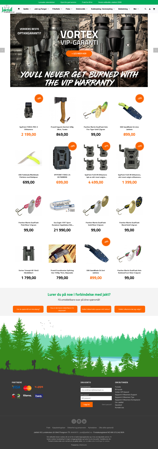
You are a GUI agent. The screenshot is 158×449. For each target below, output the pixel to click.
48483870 (74, 432)
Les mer (85, 441)
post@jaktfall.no (86, 432)
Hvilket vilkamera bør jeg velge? (129, 309)
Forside (118, 387)
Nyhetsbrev (92, 427)
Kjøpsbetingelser (58, 427)
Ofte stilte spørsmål (106, 427)
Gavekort (118, 405)
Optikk (26, 9)
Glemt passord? (107, 404)
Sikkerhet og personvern (76, 427)
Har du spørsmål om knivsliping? (28, 309)
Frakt (48, 427)
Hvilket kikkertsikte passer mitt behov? (96, 309)
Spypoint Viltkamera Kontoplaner (127, 399)
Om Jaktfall (119, 402)
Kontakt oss (119, 407)
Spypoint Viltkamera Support (126, 394)
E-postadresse (86, 387)
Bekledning (123, 9)
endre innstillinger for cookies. (100, 441)
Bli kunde (118, 389)
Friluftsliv (56, 9)
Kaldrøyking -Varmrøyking (102, 9)
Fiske (68, 9)
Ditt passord (85, 395)
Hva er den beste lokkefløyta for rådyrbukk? (62, 309)
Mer (135, 9)
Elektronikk (80, 9)
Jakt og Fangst (40, 9)
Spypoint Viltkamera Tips (124, 397)
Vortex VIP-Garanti (122, 392)
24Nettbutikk (83, 445)
